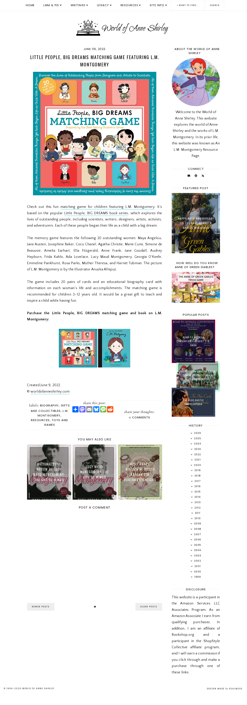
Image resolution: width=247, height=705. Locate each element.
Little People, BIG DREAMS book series (96, 213)
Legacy (103, 5)
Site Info (157, 5)
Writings (78, 5)
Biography (49, 405)
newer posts (41, 606)
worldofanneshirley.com (49, 392)
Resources (129, 5)
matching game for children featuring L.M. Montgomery (107, 207)
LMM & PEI (51, 5)
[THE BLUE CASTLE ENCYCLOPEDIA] (193, 416)
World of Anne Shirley (38, 688)
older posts (148, 606)
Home (30, 5)
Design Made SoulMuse (224, 688)
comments (139, 417)
